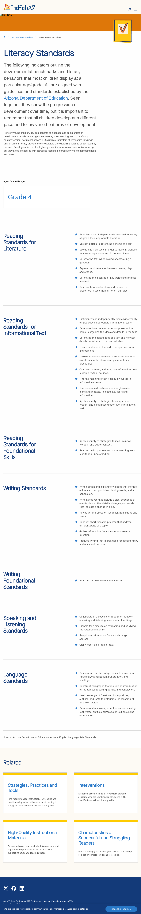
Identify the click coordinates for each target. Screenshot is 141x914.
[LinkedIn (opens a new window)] (22, 888)
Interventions (91, 785)
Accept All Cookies (121, 909)
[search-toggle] (131, 9)
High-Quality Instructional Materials (32, 835)
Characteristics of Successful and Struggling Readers (104, 837)
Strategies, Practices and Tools (32, 788)
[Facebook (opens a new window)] (13, 888)
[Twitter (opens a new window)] (5, 888)
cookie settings (80, 909)
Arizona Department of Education (36, 98)
